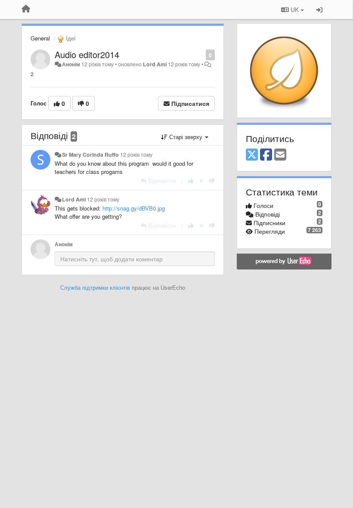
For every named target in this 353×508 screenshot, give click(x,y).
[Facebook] (266, 155)
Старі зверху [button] (185, 137)
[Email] (280, 155)
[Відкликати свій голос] (201, 181)
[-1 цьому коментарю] (212, 181)
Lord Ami (155, 64)
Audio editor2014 (87, 54)
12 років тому (136, 154)
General (40, 38)
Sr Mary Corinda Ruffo (90, 154)
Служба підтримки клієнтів (95, 287)
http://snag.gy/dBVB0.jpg (133, 208)
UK (294, 9)
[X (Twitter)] (252, 155)
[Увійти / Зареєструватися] (319, 9)
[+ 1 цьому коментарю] (191, 181)
